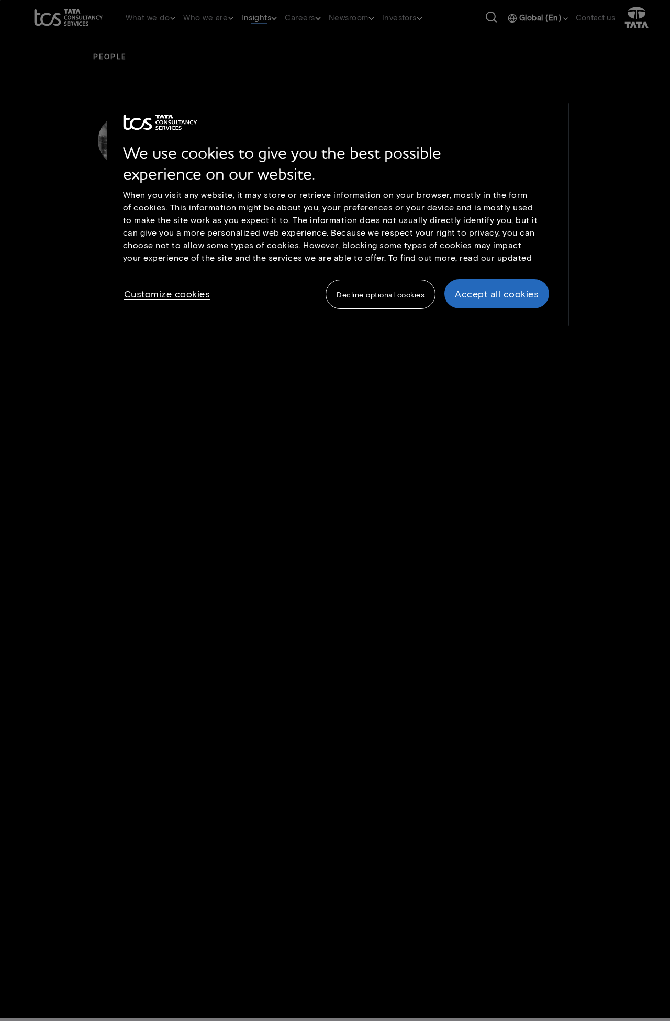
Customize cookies (167, 293)
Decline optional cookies (381, 294)
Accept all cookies (497, 293)
